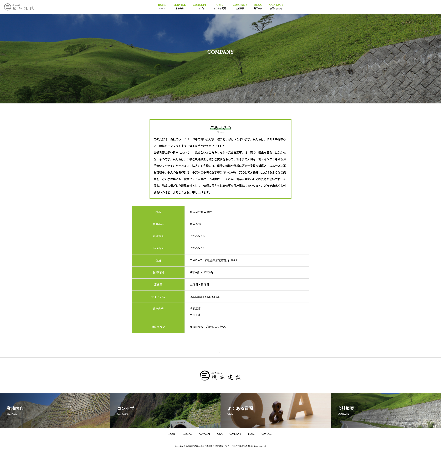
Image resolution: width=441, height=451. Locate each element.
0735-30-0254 (197, 236)
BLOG (251, 434)
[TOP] (220, 352)
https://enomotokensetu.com (205, 296)
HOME (172, 434)
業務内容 (179, 6)
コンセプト (200, 6)
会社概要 (240, 6)
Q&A (220, 434)
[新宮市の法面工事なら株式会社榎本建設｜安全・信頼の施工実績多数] (19, 7)
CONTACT (267, 434)
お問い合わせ (276, 6)
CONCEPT (204, 434)
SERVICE (187, 434)
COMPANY (235, 434)
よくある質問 (219, 6)
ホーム (162, 6)
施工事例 (258, 6)
